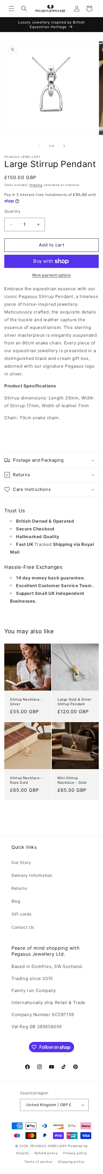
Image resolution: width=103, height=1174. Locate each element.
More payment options (51, 275)
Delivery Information (31, 875)
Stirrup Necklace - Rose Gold (26, 780)
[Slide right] (64, 146)
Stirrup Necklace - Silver (26, 701)
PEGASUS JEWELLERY (48, 1146)
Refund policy (46, 1153)
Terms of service (38, 1162)
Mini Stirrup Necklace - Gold (72, 780)
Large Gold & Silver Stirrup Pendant (74, 701)
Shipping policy (71, 1162)
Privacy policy (75, 1153)
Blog (15, 901)
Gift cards (21, 914)
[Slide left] (39, 146)
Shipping (35, 185)
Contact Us (22, 927)
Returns (19, 888)
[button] (11, 8)
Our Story (21, 862)
